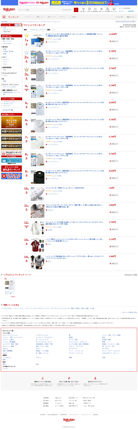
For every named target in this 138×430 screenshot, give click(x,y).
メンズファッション (33, 21)
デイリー (43, 30)
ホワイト (6, 59)
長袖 (4, 54)
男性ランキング (41, 17)
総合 (4, 28)
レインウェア (65, 308)
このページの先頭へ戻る (129, 312)
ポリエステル (7, 43)
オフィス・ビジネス (9, 87)
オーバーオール (39, 308)
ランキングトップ (29, 17)
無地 (4, 81)
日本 (4, 70)
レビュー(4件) (57, 39)
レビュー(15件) (57, 56)
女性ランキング (52, 17)
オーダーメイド (46, 21)
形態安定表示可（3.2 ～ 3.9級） (11, 93)
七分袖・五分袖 (8, 51)
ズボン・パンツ (13, 308)
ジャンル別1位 (72, 17)
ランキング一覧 (8, 110)
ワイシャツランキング (34, 25)
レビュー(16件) (57, 159)
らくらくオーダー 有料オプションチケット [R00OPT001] (65, 188)
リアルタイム (62, 17)
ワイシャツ (56, 21)
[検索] (76, 10)
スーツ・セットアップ (52, 308)
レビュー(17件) (57, 124)
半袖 (4, 49)
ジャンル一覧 (119, 17)
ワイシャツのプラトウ (53, 42)
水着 (82, 308)
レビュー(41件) (57, 90)
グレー (5, 62)
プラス (5, 75)
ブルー (5, 64)
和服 (72, 308)
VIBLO (49, 244)
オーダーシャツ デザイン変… (9, 292)
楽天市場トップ (6, 21)
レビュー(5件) (57, 227)
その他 (92, 308)
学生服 (77, 308)
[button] (89, 10)
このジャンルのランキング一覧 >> (126, 21)
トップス (3, 308)
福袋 (86, 308)
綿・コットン (7, 41)
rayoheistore (50, 210)
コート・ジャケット (26, 308)
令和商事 (50, 230)
